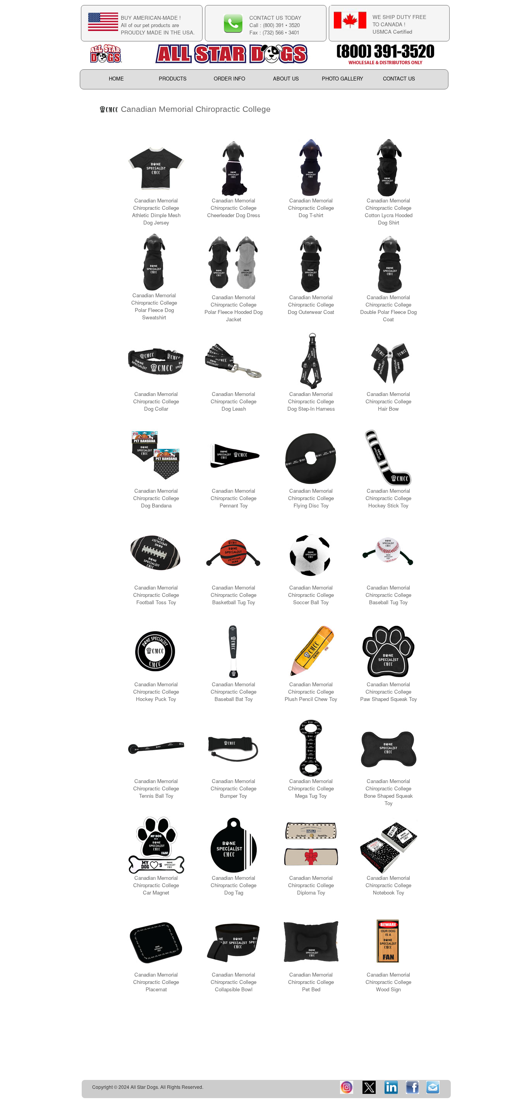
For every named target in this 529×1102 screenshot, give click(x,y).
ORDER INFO (229, 78)
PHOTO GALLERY (342, 78)
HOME (116, 78)
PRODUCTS (173, 78)
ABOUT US (286, 78)
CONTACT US (399, 78)
